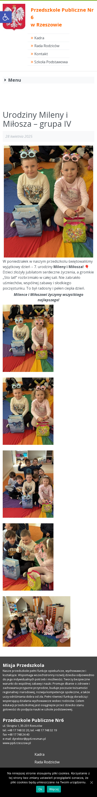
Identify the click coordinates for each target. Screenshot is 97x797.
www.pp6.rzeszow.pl (17, 743)
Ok (40, 789)
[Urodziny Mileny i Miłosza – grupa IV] (48, 202)
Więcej (54, 789)
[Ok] (91, 782)
